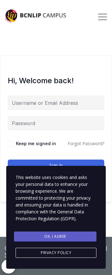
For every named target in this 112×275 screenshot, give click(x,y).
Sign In (56, 165)
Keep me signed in (36, 143)
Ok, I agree (55, 236)
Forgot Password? (86, 143)
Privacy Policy (56, 252)
